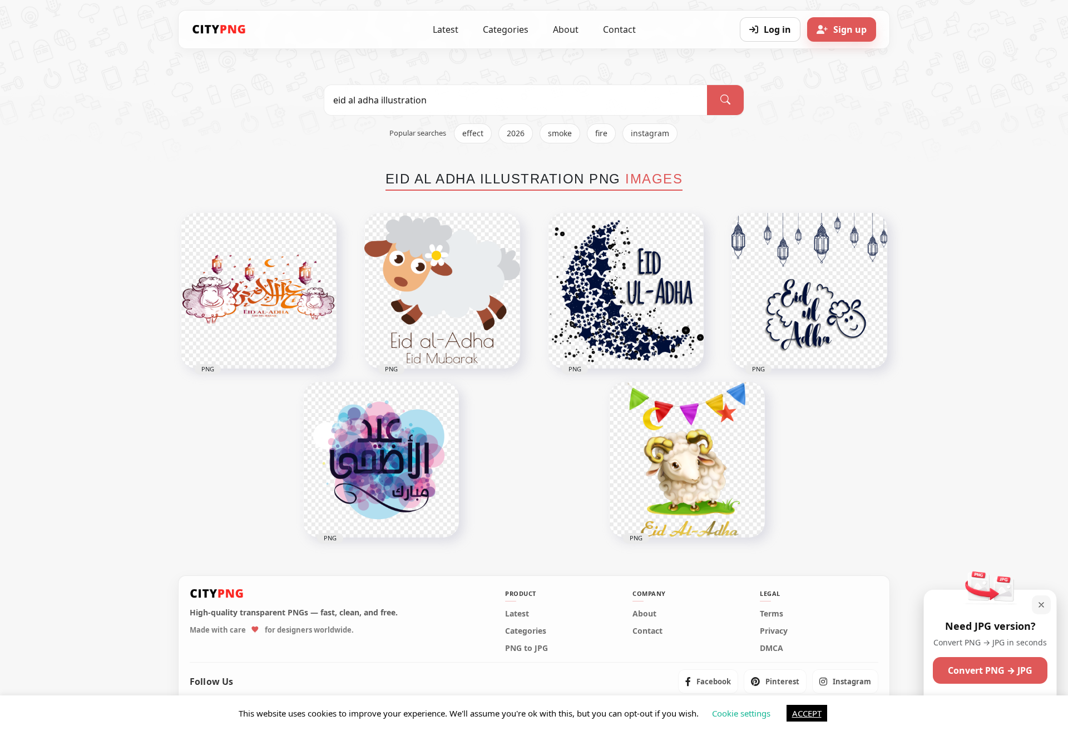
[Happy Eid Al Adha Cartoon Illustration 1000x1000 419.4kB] (687, 460)
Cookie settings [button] (741, 713)
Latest (445, 29)
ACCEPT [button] (807, 713)
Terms (771, 614)
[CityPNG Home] (219, 29)
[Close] (1041, 604)
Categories (505, 29)
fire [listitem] (601, 133)
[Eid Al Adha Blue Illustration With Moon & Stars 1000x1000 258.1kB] (626, 291)
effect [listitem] (472, 133)
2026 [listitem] (516, 133)
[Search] (725, 100)
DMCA (771, 648)
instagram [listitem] (650, 133)
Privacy (774, 631)
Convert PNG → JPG (990, 670)
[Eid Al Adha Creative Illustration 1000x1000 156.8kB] (809, 291)
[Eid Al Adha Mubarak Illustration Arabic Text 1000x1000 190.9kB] (381, 460)
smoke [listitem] (560, 133)
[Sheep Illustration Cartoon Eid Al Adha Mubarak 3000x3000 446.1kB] (442, 291)
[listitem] (708, 681)
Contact (619, 29)
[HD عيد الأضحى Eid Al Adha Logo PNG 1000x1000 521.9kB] (259, 291)
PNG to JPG (526, 648)
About (565, 29)
